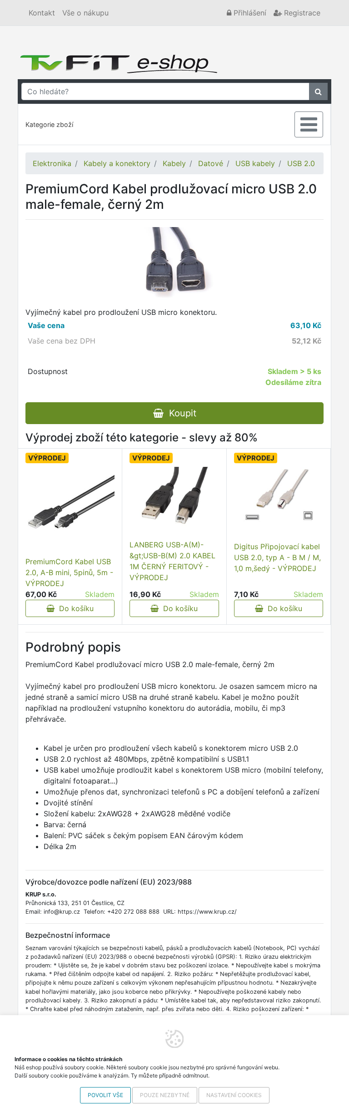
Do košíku (74, 608)
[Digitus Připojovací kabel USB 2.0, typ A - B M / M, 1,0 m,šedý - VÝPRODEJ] (278, 496)
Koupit (180, 413)
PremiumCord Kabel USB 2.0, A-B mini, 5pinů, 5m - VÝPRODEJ (69, 572)
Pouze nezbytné (164, 1095)
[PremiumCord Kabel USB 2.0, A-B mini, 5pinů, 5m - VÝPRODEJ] (70, 511)
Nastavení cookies (234, 1095)
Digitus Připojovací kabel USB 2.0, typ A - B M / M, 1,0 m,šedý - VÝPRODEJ (277, 557)
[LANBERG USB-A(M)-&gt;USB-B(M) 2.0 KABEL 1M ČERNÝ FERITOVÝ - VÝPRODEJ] (174, 500)
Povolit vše (105, 1095)
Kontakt (42, 12)
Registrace (301, 12)
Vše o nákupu (85, 12)
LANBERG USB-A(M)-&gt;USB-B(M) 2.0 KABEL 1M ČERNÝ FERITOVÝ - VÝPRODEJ (172, 561)
